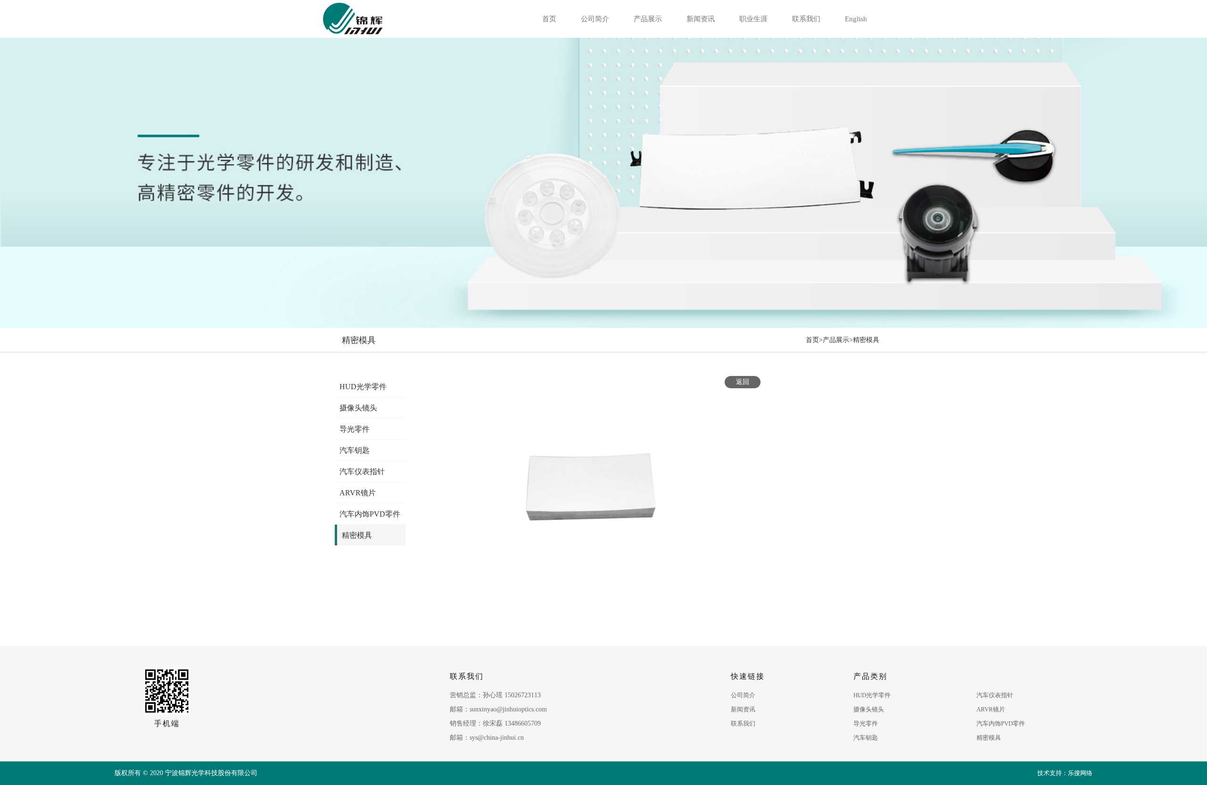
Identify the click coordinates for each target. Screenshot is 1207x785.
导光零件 (865, 723)
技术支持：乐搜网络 (1064, 773)
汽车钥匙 (865, 737)
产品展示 (648, 19)
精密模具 (866, 339)
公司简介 (595, 19)
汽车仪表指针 (994, 695)
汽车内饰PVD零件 (1000, 723)
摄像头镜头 (868, 709)
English (856, 19)
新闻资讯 (700, 19)
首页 (549, 19)
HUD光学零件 (872, 695)
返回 (742, 381)
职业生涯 (753, 19)
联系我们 (806, 19)
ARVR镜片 (990, 709)
